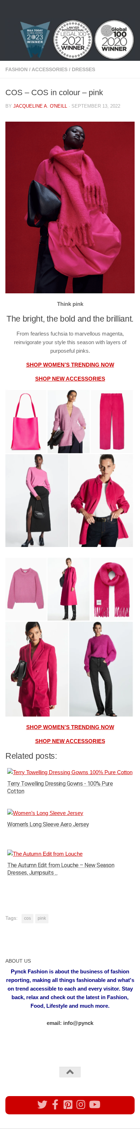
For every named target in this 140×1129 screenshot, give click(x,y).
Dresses (83, 69)
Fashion (16, 69)
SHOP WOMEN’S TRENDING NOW (70, 365)
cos (27, 918)
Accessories (49, 69)
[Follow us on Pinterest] (68, 1105)
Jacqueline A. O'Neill (40, 106)
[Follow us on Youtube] (94, 1105)
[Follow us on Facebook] (55, 1105)
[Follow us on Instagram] (81, 1105)
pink (42, 918)
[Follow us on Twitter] (42, 1105)
